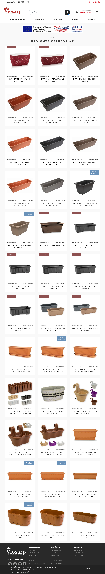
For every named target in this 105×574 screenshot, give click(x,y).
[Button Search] (67, 12)
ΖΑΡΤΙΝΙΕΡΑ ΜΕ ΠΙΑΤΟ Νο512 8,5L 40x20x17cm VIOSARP (85, 454)
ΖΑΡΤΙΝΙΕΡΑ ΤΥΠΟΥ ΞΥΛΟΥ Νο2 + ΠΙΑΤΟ (52, 537)
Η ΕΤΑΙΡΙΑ (32, 550)
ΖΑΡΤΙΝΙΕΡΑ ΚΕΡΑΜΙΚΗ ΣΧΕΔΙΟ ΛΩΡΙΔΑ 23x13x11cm (52, 412)
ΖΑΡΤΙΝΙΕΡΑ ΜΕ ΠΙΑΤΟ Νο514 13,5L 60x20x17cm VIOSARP (52, 495)
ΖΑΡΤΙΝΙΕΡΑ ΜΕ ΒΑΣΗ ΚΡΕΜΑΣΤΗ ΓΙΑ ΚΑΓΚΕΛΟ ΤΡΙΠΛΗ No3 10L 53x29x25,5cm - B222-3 (52, 454)
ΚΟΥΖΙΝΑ (39, 20)
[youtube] (20, 564)
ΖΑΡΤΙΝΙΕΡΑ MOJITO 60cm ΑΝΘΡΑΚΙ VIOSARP (52, 205)
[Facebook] (10, 564)
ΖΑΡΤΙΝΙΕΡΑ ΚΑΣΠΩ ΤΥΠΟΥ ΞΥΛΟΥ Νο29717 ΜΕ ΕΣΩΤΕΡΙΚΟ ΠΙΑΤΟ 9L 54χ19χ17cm (20, 412)
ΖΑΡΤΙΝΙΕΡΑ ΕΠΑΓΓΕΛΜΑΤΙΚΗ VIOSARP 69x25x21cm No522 (19, 371)
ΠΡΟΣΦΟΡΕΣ (55, 552)
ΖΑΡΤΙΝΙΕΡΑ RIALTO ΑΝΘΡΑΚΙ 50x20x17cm (52, 288)
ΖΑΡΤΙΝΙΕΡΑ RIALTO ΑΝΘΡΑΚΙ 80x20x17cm (20, 329)
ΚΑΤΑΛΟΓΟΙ (55, 555)
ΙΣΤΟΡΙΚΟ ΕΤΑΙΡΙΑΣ (35, 552)
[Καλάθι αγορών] (96, 12)
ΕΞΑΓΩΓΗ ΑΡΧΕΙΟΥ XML (81, 558)
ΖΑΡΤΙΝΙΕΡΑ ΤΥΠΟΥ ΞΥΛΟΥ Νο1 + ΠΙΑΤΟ (20, 537)
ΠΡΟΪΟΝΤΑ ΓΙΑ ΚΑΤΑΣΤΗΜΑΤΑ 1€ (61, 558)
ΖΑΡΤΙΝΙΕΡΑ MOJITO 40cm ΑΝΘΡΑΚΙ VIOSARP (52, 122)
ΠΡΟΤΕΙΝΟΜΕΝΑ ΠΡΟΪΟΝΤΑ (60, 560)
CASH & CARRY (33, 558)
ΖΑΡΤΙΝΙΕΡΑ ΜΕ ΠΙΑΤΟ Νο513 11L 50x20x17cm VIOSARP (20, 495)
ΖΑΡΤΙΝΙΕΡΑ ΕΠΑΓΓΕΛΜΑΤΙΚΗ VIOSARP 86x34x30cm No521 (85, 371)
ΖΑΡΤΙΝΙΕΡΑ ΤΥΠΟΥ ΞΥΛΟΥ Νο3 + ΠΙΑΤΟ (85, 537)
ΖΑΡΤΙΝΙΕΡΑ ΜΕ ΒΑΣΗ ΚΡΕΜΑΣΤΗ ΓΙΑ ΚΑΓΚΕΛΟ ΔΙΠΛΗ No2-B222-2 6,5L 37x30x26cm (19, 454)
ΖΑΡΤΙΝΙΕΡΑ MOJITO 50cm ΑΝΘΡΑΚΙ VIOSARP (52, 163)
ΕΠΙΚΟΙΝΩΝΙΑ (78, 555)
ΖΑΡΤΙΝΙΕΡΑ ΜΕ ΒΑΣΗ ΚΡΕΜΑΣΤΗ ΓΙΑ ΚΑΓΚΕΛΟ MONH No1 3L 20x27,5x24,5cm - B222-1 (85, 412)
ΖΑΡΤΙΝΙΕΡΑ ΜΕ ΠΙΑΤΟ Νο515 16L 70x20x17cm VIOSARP (85, 495)
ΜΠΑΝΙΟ (58, 20)
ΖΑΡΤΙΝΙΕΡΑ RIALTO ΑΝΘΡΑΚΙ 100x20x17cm (85, 246)
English (98, 2)
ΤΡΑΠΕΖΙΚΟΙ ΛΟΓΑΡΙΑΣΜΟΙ (37, 563)
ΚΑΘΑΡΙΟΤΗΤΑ (17, 20)
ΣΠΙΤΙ (75, 20)
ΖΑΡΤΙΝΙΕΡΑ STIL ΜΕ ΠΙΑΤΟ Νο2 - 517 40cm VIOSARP (52, 329)
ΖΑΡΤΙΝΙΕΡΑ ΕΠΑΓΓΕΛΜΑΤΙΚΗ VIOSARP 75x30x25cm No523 (52, 371)
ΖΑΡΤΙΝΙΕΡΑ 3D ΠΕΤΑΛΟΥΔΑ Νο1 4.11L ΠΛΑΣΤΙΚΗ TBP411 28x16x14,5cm (20, 80)
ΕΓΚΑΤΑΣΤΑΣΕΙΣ (34, 555)
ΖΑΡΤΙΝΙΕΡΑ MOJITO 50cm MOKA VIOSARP (85, 122)
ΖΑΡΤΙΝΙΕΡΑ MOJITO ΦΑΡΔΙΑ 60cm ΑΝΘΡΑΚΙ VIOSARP (85, 205)
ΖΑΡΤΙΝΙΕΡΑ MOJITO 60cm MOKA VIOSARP (85, 163)
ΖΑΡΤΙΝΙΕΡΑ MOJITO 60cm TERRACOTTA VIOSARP (19, 205)
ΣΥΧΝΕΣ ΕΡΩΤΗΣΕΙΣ (80, 552)
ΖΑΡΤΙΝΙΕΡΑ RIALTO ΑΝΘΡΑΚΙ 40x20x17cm (20, 288)
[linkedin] (24, 564)
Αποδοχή (87, 568)
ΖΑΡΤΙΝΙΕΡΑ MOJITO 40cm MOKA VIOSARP (85, 80)
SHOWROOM (33, 560)
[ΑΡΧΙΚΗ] (12, 10)
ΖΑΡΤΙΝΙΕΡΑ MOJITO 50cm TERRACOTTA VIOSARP (19, 163)
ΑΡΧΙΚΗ (52, 37)
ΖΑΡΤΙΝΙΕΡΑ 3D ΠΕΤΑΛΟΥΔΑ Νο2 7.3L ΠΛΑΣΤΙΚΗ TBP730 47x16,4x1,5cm (52, 80)
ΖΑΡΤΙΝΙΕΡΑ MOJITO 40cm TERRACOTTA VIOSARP (19, 122)
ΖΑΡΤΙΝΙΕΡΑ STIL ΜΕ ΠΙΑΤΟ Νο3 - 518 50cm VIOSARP (85, 329)
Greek (91, 2)
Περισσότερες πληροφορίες (20, 572)
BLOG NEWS (78, 550)
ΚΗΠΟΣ (91, 20)
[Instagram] (15, 564)
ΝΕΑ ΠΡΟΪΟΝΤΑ (56, 550)
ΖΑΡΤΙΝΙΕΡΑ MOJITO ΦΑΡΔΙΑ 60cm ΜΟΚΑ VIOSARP (20, 246)
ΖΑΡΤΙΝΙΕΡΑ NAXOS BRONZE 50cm (52, 245)
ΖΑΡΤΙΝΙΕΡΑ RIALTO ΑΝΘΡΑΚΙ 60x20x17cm (85, 288)
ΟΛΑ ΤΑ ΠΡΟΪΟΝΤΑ (57, 563)
